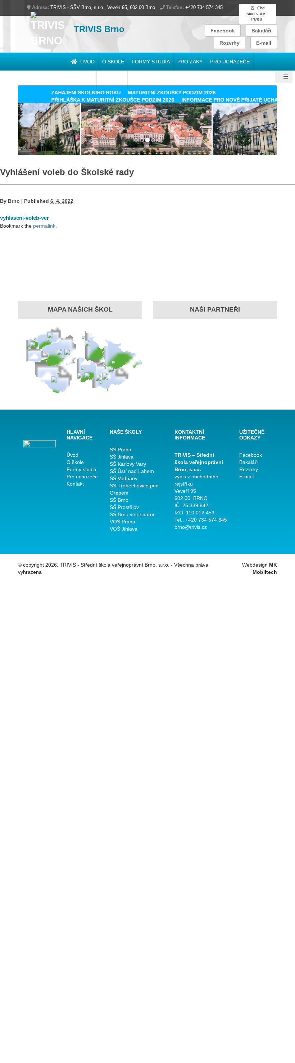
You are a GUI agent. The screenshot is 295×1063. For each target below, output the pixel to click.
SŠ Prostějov (124, 507)
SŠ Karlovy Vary (128, 464)
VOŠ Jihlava (123, 529)
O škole (113, 61)
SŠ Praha (120, 449)
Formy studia (151, 61)
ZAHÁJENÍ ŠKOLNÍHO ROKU (75, 92)
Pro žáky (190, 61)
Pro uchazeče (230, 61)
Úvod (87, 61)
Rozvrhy (229, 43)
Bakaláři (261, 31)
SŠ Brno (119, 500)
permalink (44, 226)
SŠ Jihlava (121, 457)
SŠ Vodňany (123, 478)
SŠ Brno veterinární (132, 514)
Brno (14, 201)
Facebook (222, 31)
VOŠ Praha (122, 521)
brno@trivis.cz (190, 527)
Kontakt (75, 484)
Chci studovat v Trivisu (256, 13)
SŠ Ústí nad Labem (132, 471)
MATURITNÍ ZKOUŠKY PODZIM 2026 (161, 92)
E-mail (263, 43)
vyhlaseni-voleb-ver (24, 218)
